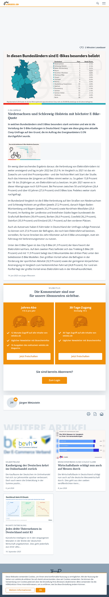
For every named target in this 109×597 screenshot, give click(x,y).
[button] (40, 590)
